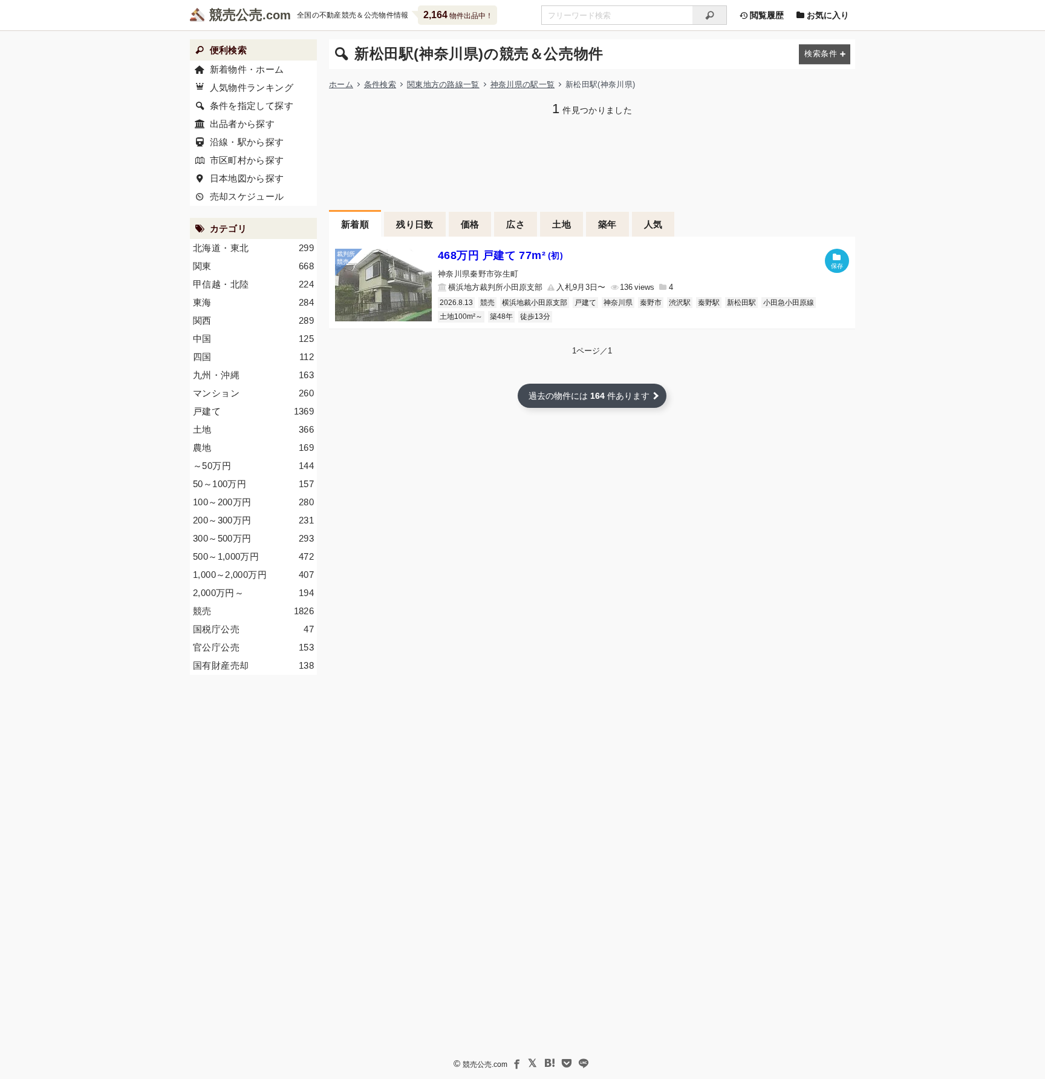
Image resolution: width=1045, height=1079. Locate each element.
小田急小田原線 (788, 302)
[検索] (709, 15)
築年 (607, 224)
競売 (487, 302)
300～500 (253, 538)
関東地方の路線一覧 (443, 84)
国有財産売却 (253, 665)
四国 (253, 357)
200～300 (253, 520)
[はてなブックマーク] (550, 1063)
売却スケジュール (247, 196)
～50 (253, 466)
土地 (561, 224)
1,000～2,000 (253, 574)
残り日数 (415, 224)
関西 (253, 320)
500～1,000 (253, 556)
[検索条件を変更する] (824, 54)
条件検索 (380, 84)
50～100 (253, 484)
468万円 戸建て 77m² (500, 255)
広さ (515, 224)
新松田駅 (741, 302)
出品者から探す (242, 124)
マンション (253, 393)
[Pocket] (567, 1063)
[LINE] (584, 1063)
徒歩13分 (535, 316)
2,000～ (253, 593)
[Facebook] (516, 1063)
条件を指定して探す (251, 105)
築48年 (501, 316)
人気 (653, 224)
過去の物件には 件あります (589, 396)
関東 (253, 266)
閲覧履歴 (765, 15)
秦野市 (651, 302)
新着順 (355, 224)
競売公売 (235, 14)
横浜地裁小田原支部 (534, 302)
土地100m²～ (461, 316)
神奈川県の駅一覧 (522, 84)
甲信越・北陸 (253, 284)
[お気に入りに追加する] (837, 261)
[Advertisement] (592, 161)
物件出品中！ (458, 15)
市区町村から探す (247, 160)
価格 (470, 224)
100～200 (253, 502)
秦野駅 (709, 302)
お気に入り (826, 15)
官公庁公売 (253, 647)
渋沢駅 (680, 302)
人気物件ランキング (251, 87)
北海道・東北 (253, 248)
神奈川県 (618, 302)
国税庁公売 (253, 629)
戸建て (585, 302)
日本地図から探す (247, 178)
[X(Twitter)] (533, 1063)
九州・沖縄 (253, 375)
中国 (253, 338)
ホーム (341, 84)
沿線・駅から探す (247, 142)
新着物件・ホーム (247, 69)
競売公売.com (485, 1064)
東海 (253, 302)
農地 (253, 447)
